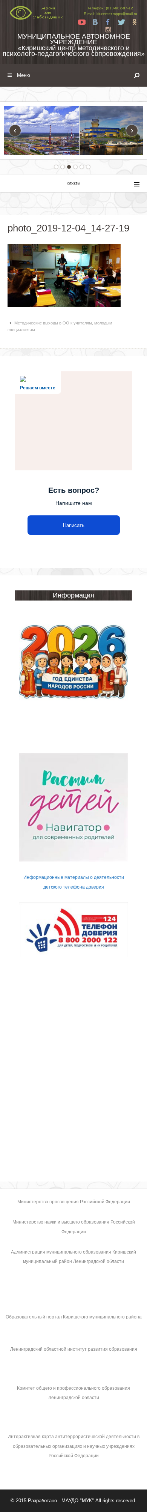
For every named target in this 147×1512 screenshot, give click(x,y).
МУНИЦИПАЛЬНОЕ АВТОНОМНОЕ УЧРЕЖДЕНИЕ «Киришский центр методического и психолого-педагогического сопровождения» (74, 45)
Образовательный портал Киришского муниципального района (74, 1317)
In (108, 29)
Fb (108, 22)
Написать (73, 525)
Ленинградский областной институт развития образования (73, 1349)
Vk (95, 22)
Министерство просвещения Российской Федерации (73, 1201)
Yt (82, 22)
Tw (121, 22)
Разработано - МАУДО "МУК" (61, 1500)
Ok (134, 22)
